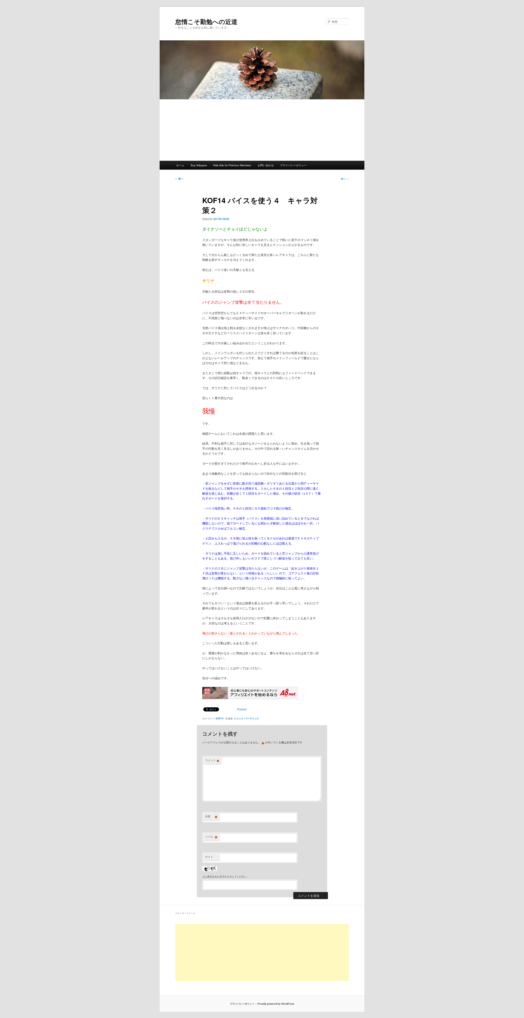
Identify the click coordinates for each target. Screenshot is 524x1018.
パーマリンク (251, 718)
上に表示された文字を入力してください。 (225, 876)
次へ (345, 178)
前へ (179, 178)
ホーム (180, 165)
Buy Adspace (199, 165)
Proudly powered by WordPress (275, 1004)
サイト (209, 857)
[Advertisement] (262, 130)
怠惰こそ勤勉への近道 (206, 21)
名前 (211, 816)
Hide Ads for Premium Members (232, 165)
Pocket (241, 709)
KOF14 (220, 718)
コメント (212, 760)
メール (211, 836)
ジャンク (239, 718)
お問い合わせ (266, 165)
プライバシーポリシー (293, 165)
